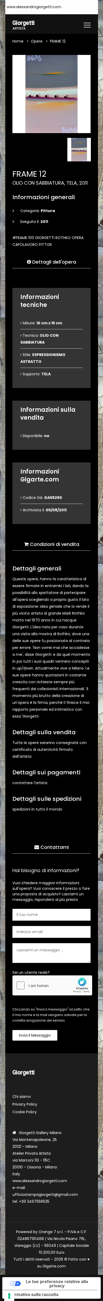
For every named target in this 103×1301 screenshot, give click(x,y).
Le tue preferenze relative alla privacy (57, 1283)
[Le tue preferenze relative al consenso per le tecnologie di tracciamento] (9, 1296)
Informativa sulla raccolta (32, 1294)
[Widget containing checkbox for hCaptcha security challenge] (52, 985)
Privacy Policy (24, 1104)
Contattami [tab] (54, 847)
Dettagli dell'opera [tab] (53, 262)
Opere (37, 41)
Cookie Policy (24, 1112)
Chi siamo (21, 1096)
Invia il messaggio (35, 1035)
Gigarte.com (54, 1266)
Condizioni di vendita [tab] (54, 544)
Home (18, 41)
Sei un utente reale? (31, 972)
